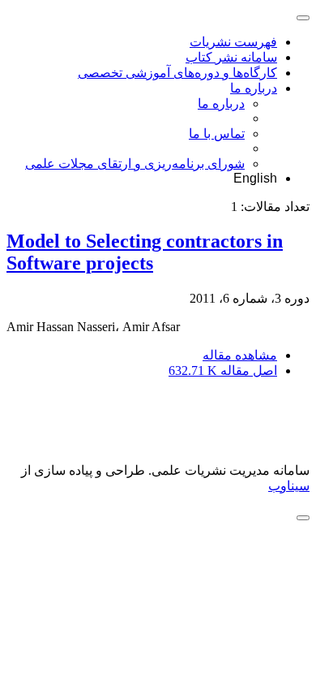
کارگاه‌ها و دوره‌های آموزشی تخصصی (177, 73)
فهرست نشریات (233, 42)
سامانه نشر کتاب (231, 57)
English (255, 178)
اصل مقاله (223, 370)
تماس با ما (217, 133)
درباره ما (253, 88)
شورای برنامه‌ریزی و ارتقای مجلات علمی (135, 163)
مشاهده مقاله (240, 355)
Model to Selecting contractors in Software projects (144, 252)
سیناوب (289, 486)
